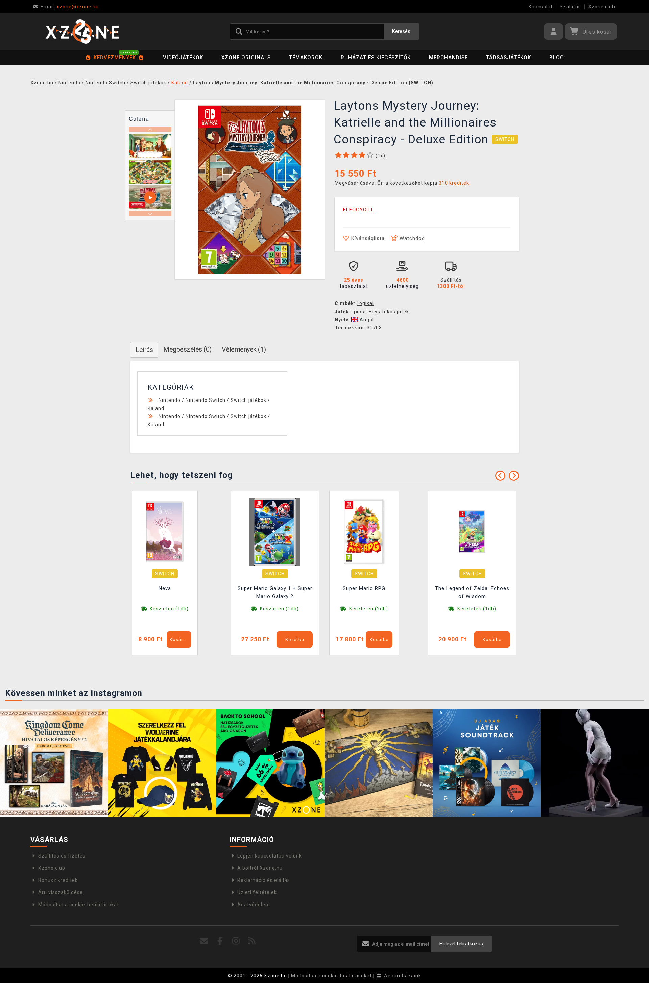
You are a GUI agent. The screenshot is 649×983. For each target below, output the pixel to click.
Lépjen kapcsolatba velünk (269, 856)
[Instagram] (236, 941)
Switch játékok (248, 400)
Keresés (401, 31)
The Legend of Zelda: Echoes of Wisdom (472, 592)
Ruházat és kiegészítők (376, 57)
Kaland (156, 408)
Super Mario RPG (364, 588)
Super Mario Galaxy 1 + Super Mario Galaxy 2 (275, 592)
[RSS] (252, 941)
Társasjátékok (508, 57)
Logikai (365, 303)
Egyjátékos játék (389, 311)
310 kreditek (454, 183)
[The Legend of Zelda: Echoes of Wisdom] (472, 531)
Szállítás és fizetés (62, 856)
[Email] (204, 941)
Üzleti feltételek (257, 892)
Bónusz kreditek (58, 880)
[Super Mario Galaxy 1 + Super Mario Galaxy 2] (274, 531)
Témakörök (305, 57)
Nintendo (170, 400)
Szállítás (570, 6)
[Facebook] (220, 941)
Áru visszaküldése (60, 892)
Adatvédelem (253, 904)
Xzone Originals (246, 57)
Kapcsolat (541, 6)
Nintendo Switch (205, 400)
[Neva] (165, 531)
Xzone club (601, 6)
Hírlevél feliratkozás (461, 944)
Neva (165, 588)
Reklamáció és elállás (263, 880)
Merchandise (448, 57)
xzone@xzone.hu (70, 6)
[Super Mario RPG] (364, 531)
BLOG (556, 57)
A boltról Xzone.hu (260, 868)
